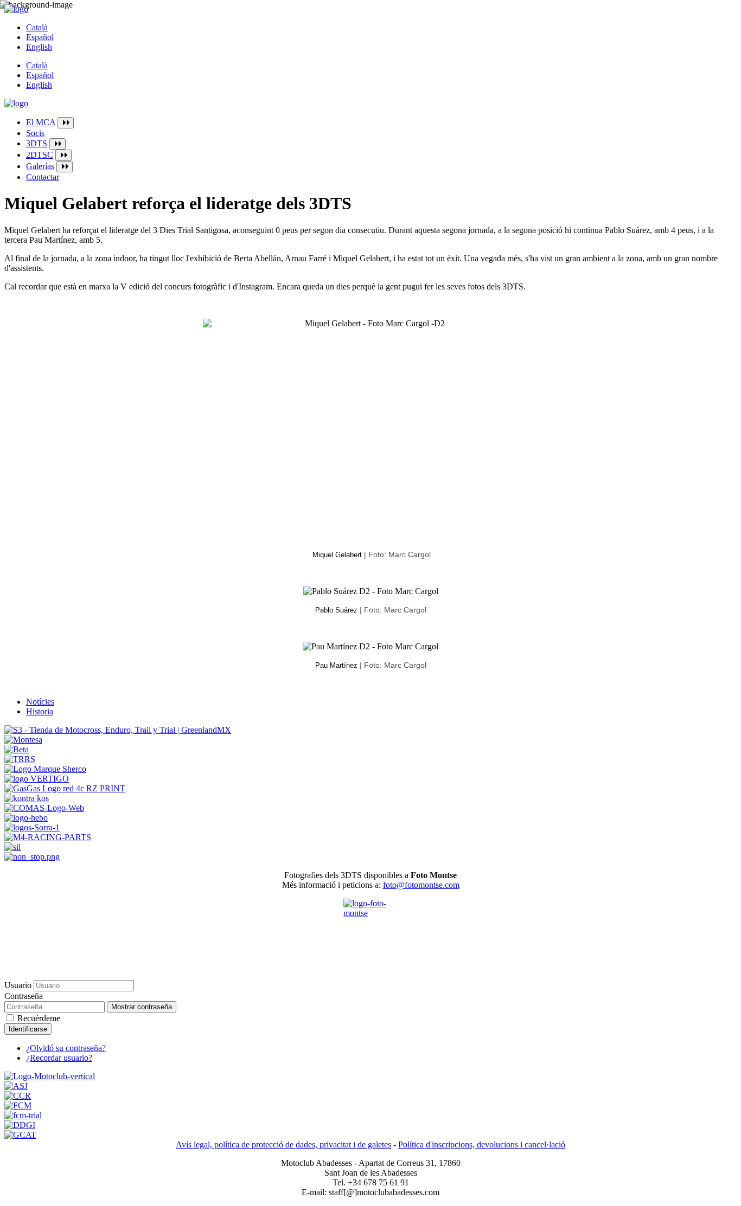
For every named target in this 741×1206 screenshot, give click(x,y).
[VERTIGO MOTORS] (36, 778)
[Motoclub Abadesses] (49, 1076)
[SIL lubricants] (12, 847)
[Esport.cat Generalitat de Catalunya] (20, 1134)
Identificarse (28, 1029)
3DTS (36, 143)
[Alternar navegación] (66, 122)
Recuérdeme (38, 1018)
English (39, 46)
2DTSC (39, 154)
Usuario (17, 985)
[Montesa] (23, 739)
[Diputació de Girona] (19, 1125)
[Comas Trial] (44, 807)
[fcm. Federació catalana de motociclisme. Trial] (23, 1115)
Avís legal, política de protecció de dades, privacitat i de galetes (283, 1144)
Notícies (40, 701)
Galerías (40, 166)
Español (40, 37)
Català (37, 27)
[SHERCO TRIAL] (45, 768)
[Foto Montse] (370, 926)
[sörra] (32, 827)
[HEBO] (26, 817)
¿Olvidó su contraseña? (66, 1048)
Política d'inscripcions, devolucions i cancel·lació (481, 1144)
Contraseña (23, 996)
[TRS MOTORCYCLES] (19, 759)
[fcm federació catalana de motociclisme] (17, 1105)
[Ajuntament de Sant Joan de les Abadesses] (16, 1086)
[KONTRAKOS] (26, 798)
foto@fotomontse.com (421, 884)
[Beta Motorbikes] (16, 749)
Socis (35, 133)
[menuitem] (381, 122)
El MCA (40, 122)
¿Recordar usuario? (59, 1057)
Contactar (42, 177)
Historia (39, 711)
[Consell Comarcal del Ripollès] (17, 1095)
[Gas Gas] (64, 788)
